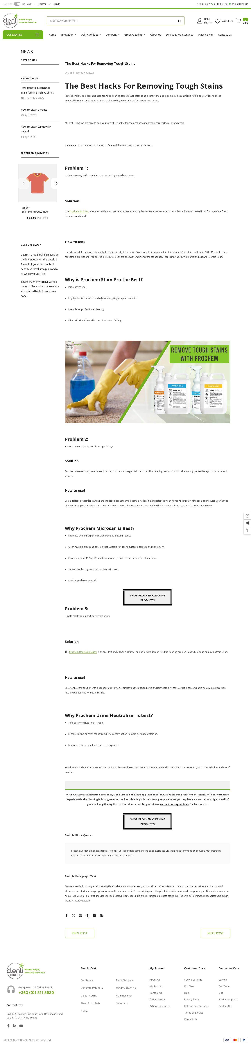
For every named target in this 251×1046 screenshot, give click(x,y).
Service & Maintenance (179, 34)
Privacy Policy (192, 999)
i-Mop (84, 1011)
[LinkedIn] (15, 1025)
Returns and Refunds (196, 1006)
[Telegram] (94, 915)
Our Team (189, 986)
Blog (186, 992)
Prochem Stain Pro (79, 211)
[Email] (101, 915)
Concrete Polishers (92, 987)
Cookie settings (193, 979)
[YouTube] (21, 1025)
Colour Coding (89, 995)
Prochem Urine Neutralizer (83, 651)
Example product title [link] (37, 211)
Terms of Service (193, 1012)
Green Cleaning (133, 34)
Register (41, 4)
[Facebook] (66, 915)
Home (52, 34)
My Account (156, 986)
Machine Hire (206, 34)
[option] (40, 196)
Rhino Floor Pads (90, 1003)
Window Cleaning (126, 987)
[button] (56, 183)
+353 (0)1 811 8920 (36, 992)
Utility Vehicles (89, 34)
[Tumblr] (87, 915)
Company (111, 34)
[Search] (179, 21)
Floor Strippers (124, 980)
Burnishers (87, 980)
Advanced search (159, 1006)
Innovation (67, 34)
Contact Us (225, 34)
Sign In (56, 4)
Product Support (227, 999)
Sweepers (122, 1003)
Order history (157, 999)
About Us (155, 34)
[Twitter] (73, 915)
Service (222, 979)
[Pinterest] (80, 915)
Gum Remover (124, 995)
